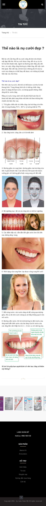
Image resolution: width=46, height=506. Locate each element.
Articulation (23, 454)
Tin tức (22, 471)
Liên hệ (22, 482)
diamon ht (23, 450)
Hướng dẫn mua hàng (23, 478)
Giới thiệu (23, 467)
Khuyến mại (23, 474)
